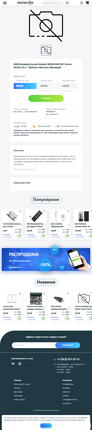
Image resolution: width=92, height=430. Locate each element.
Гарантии (18, 396)
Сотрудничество (70, 399)
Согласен (46, 425)
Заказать (15, 267)
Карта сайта (19, 399)
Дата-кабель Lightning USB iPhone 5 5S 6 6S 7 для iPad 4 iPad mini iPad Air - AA (59, 225)
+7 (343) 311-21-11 (68, 359)
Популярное (46, 200)
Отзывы (66, 388)
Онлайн (24, 126)
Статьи (66, 396)
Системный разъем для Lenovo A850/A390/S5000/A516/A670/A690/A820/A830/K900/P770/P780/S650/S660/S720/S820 (12, 225)
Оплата (17, 388)
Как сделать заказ (22, 384)
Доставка (18, 392)
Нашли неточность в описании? (24, 169)
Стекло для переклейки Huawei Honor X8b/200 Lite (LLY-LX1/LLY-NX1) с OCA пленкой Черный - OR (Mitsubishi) (12, 308)
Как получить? (45, 91)
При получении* (44, 126)
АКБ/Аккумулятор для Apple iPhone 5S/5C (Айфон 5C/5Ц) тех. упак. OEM (35, 225)
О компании (68, 384)
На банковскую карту (69, 126)
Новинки (46, 282)
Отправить (67, 345)
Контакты (67, 403)
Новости (66, 392)
